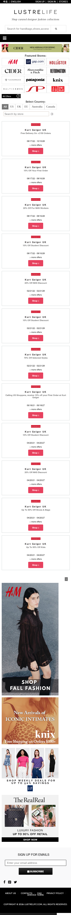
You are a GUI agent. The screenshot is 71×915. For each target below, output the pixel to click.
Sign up (39, 1)
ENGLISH (16, 1)
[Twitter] (15, 881)
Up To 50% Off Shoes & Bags (35, 509)
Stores (63, 1)
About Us (10, 893)
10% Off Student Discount (36, 245)
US (12, 106)
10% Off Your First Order (36, 170)
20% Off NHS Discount (36, 282)
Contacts (26, 893)
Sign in (52, 1)
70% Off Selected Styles (36, 357)
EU (26, 106)
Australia (37, 106)
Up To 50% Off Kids (35, 547)
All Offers (7, 96)
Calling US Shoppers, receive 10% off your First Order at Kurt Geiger (35, 396)
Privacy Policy (55, 893)
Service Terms (35, 895)
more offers (36, 144)
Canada (50, 106)
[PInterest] (9, 881)
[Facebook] (4, 881)
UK (19, 106)
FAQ (39, 893)
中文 (5, 1)
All (5, 106)
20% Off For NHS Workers (35, 208)
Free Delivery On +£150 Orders (36, 133)
